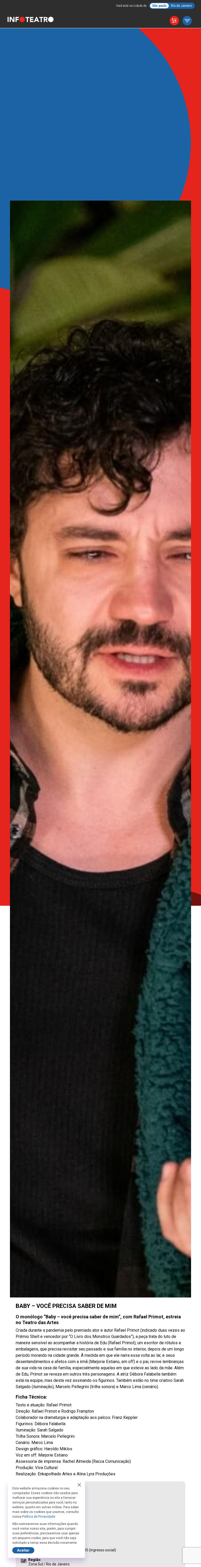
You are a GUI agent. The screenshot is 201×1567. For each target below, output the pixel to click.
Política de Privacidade (38, 1516)
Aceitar (23, 1550)
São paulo (159, 6)
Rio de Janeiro (181, 6)
